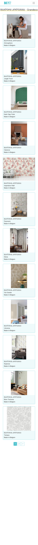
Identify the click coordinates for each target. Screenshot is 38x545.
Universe (7, 328)
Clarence (7, 150)
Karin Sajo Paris (9, 114)
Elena (6, 257)
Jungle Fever (8, 79)
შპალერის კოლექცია (12, 41)
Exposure (7, 221)
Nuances (7, 364)
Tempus (6, 435)
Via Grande (8, 292)
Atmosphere (8, 43)
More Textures (9, 399)
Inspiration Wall (9, 186)
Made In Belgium (9, 45)
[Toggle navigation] (33, 3)
